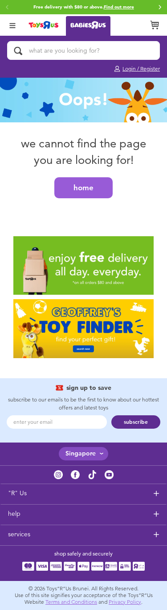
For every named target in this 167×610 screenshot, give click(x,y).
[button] (159, 7)
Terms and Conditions (71, 602)
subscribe (136, 422)
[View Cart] (154, 25)
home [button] (83, 187)
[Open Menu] (12, 24)
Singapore (80, 453)
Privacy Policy (125, 602)
